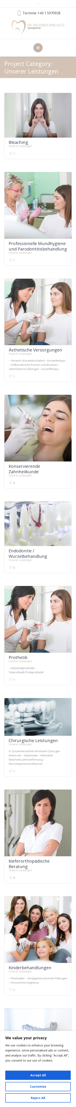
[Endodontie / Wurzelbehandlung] (38, 523)
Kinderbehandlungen (30, 967)
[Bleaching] (38, 115)
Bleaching (18, 142)
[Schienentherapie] (38, 1027)
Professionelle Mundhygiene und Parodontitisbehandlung (38, 246)
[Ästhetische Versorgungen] (38, 312)
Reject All (38, 1098)
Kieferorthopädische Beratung (29, 863)
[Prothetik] (38, 619)
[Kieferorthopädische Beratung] (38, 823)
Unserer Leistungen (20, 146)
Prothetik (18, 657)
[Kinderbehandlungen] (38, 929)
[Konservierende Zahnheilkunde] (38, 428)
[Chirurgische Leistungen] (38, 717)
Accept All (38, 1075)
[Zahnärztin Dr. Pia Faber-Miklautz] (38, 27)
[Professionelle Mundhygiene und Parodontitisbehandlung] (38, 205)
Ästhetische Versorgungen (35, 350)
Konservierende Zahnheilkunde (24, 469)
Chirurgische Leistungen (33, 740)
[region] (38, 1069)
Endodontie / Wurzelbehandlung (28, 553)
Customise (38, 1086)
